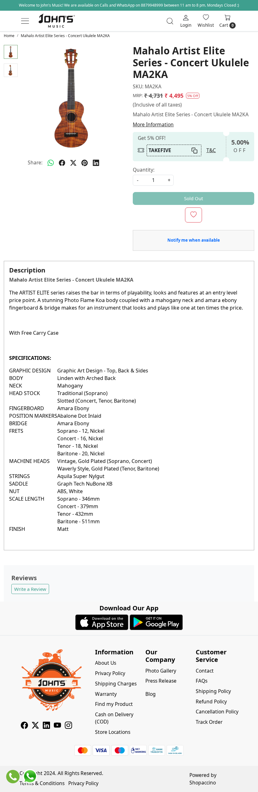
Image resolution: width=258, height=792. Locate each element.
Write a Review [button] (30, 589)
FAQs (201, 680)
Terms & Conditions (42, 783)
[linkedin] (96, 163)
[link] (170, 21)
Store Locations (112, 732)
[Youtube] (57, 726)
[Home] (57, 21)
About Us (105, 662)
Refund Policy (211, 701)
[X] (35, 726)
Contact (205, 670)
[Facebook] (24, 726)
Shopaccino (202, 782)
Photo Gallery (160, 670)
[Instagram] (68, 726)
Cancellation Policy (217, 711)
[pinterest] (84, 163)
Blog (150, 693)
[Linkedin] (46, 726)
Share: (35, 162)
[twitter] (73, 163)
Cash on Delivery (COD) (114, 718)
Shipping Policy (213, 691)
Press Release (161, 680)
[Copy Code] (194, 150)
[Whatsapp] (50, 163)
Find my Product (114, 704)
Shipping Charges (116, 683)
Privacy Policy (110, 673)
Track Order (209, 721)
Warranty (106, 693)
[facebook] (62, 163)
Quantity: (143, 169)
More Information (153, 124)
